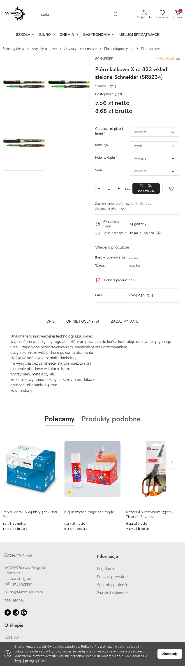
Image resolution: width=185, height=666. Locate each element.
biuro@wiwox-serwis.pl (24, 592)
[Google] (24, 612)
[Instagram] (16, 612)
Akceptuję (170, 654)
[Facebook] (8, 612)
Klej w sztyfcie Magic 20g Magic (89, 512)
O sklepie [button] (14, 625)
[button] (25, 35)
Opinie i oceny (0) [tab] (82, 321)
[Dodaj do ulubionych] (171, 188)
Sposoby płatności (113, 585)
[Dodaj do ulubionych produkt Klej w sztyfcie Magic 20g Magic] (115, 436)
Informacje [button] (107, 556)
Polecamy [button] (59, 419)
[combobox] (154, 132)
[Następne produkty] (172, 463)
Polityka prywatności (114, 577)
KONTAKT (13, 637)
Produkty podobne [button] (111, 419)
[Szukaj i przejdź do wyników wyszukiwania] (116, 14)
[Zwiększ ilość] (118, 188)
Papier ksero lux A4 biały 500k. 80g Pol (30, 514)
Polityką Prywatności (97, 646)
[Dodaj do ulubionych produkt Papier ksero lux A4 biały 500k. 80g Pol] (53, 436)
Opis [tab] (50, 321)
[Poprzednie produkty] (13, 463)
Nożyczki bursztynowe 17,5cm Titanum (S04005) (149, 514)
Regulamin (106, 568)
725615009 (14, 600)
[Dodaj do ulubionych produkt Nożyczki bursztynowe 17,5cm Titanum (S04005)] (177, 436)
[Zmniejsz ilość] (98, 188)
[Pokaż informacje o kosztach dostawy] (158, 233)
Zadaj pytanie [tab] (125, 321)
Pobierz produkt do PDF (121, 280)
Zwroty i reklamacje (114, 593)
